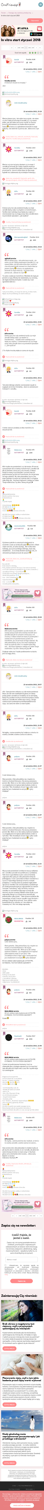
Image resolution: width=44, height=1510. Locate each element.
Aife (16, 191)
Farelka (17, 148)
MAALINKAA (18, 919)
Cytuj (27, 71)
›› (40, 47)
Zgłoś (40, 71)
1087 (32, 48)
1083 (18, 48)
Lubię (33, 71)
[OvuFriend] (11, 6)
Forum (3, 13)
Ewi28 (16, 60)
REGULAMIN (29, 1489)
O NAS (14, 1486)
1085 (25, 48)
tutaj (6, 1274)
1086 (29, 48)
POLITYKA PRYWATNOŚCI (25, 1486)
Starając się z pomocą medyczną (19, 13)
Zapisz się (21, 1281)
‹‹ (11, 47)
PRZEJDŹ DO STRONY (22, 1505)
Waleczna (18, 450)
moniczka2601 (19, 526)
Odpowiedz (35, 20)
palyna (17, 756)
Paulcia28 (18, 1036)
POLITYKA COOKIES (14, 1489)
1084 (22, 48)
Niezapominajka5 (21, 237)
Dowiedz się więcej (32, 1500)
